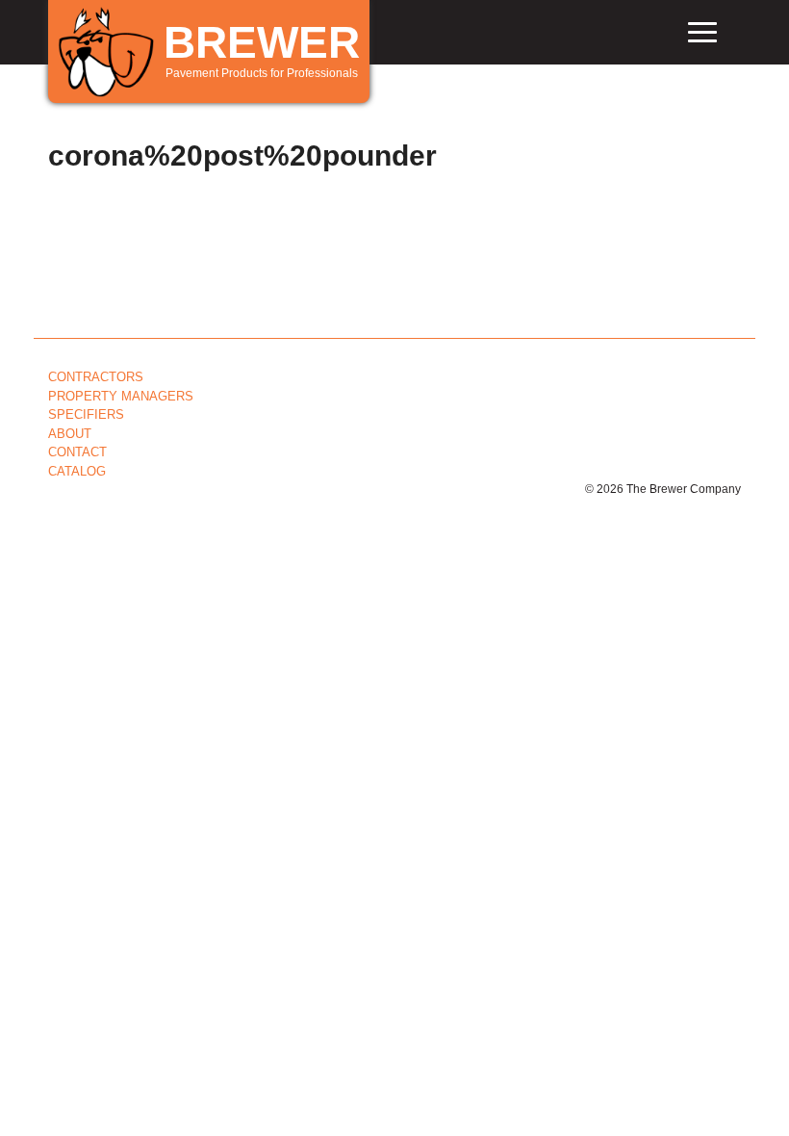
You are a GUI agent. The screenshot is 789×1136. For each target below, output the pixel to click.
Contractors (95, 377)
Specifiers (86, 414)
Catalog (77, 471)
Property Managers (120, 396)
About (69, 433)
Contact (77, 452)
